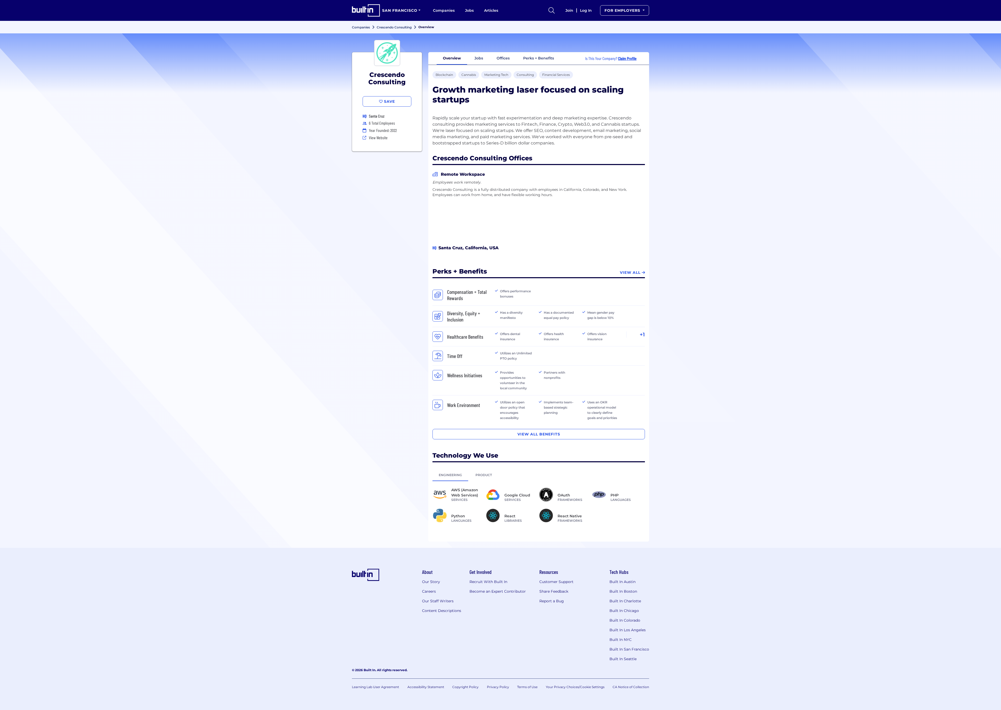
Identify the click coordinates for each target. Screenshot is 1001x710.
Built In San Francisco (629, 649)
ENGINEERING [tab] (450, 475)
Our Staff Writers (438, 601)
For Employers (623, 10)
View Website (378, 137)
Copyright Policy (465, 687)
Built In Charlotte (625, 601)
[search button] (551, 10)
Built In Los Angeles (627, 630)
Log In (586, 10)
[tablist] (538, 475)
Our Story (431, 581)
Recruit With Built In (488, 581)
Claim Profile (627, 58)
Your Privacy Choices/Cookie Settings (575, 687)
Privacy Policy (498, 687)
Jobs (469, 10)
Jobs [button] (478, 58)
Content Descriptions (441, 610)
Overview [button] (452, 58)
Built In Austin (622, 581)
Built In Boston (623, 591)
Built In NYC (620, 639)
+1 (642, 334)
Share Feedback (553, 591)
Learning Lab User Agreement (375, 687)
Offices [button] (503, 58)
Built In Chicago (624, 610)
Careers (429, 591)
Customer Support (556, 581)
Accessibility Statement (425, 687)
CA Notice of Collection (631, 687)
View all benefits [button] (538, 434)
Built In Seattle (623, 659)
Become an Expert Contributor (497, 591)
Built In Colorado (624, 620)
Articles (491, 10)
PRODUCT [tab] (483, 475)
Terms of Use (527, 687)
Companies (444, 10)
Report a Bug (551, 601)
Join (569, 10)
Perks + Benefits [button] (538, 58)
